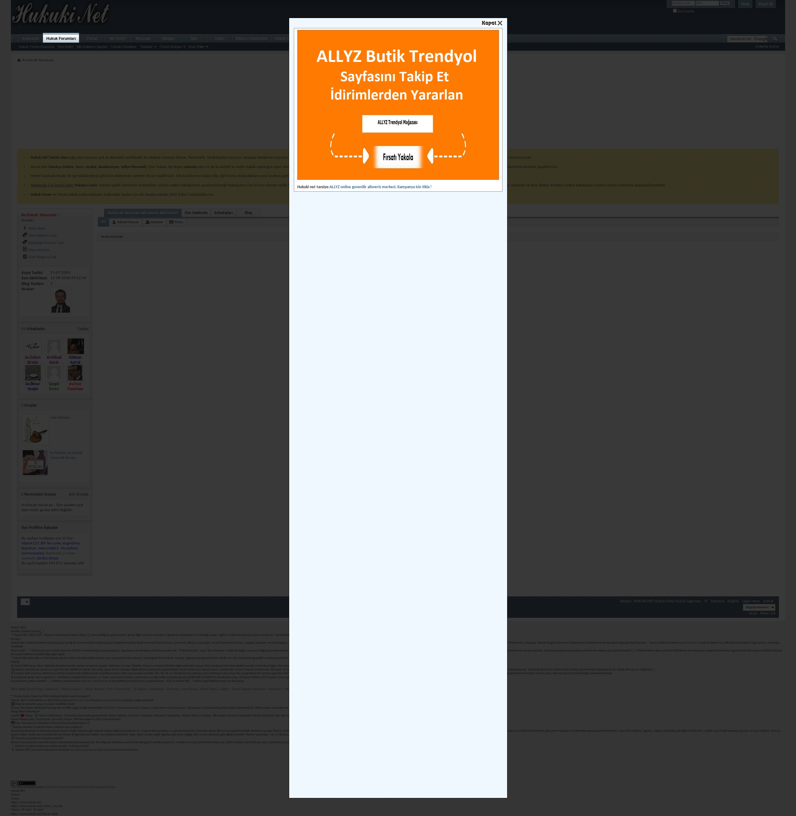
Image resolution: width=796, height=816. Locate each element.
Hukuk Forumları (61, 38)
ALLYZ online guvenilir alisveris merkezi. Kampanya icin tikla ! (381, 187)
